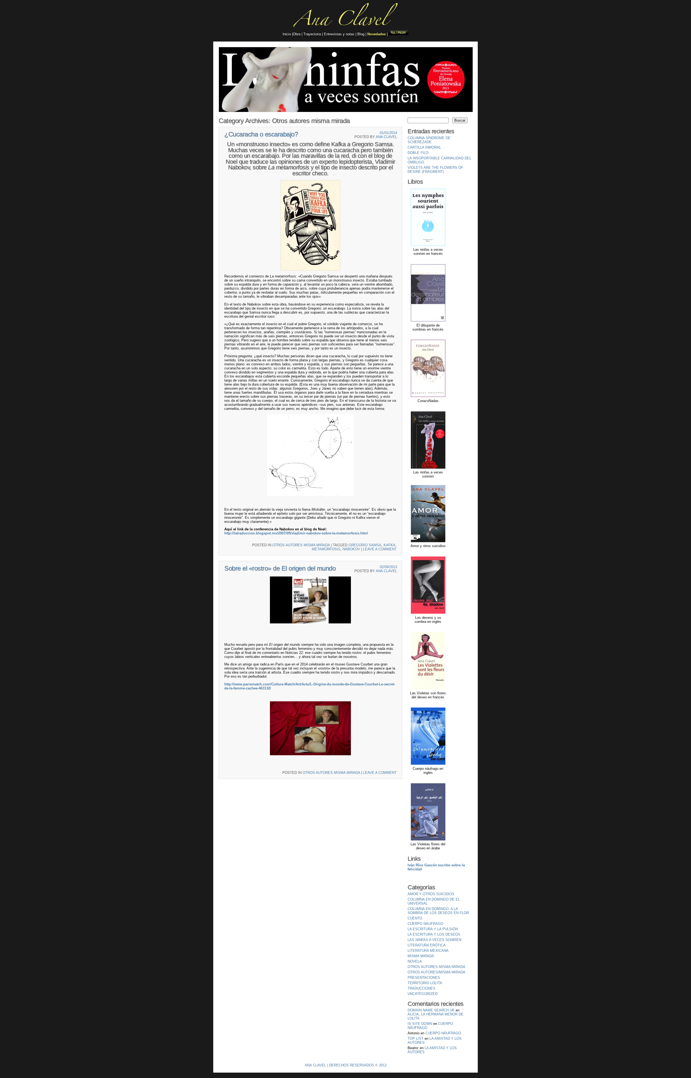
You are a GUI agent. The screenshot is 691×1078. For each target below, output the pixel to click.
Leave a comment (380, 549)
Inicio (287, 34)
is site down (420, 1024)
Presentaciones (424, 978)
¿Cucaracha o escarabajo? (261, 134)
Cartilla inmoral (424, 147)
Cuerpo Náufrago (443, 1033)
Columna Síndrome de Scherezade (429, 140)
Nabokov (351, 549)
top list (416, 1038)
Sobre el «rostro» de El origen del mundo (280, 568)
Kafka (389, 545)
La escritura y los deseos (434, 934)
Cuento (415, 918)
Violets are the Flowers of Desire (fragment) (435, 170)
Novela (415, 961)
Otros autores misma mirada (301, 545)
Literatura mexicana (428, 951)
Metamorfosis (326, 549)
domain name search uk (431, 1010)
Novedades (376, 34)
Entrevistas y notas (339, 34)
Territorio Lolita (425, 983)
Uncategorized (423, 994)
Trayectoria (312, 34)
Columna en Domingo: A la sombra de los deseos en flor (438, 911)
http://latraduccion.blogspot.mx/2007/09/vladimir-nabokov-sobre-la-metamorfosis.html (296, 533)
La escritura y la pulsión (433, 929)
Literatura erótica (427, 945)
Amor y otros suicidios (431, 894)
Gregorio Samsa (364, 545)
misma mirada (421, 956)
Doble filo (418, 153)
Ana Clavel (386, 137)
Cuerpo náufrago (425, 924)
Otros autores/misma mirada (436, 972)
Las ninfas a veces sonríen (434, 940)
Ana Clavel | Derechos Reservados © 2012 (346, 1065)
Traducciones (421, 988)
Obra (297, 34)
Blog (360, 34)
